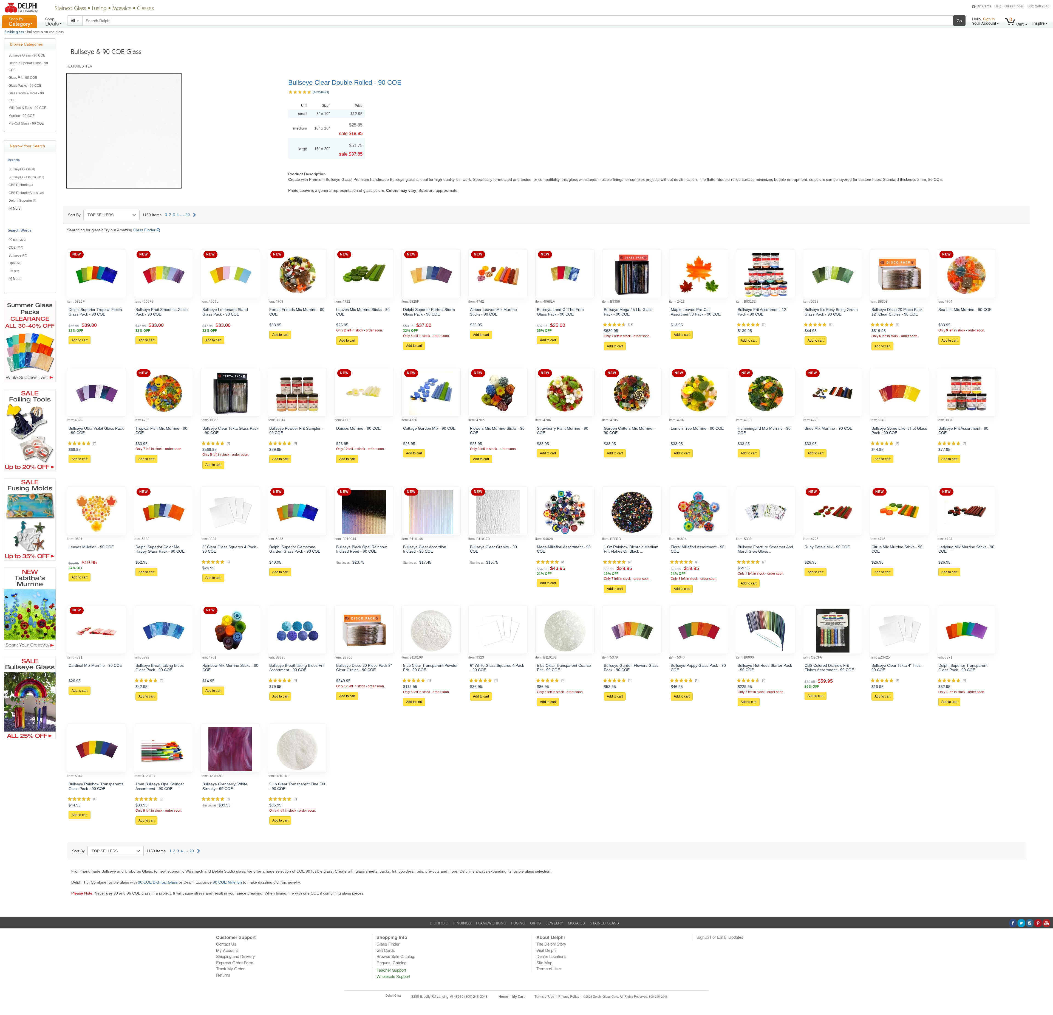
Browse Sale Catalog (395, 956)
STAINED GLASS (604, 923)
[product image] (96, 275)
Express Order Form (234, 962)
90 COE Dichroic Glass (158, 882)
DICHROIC (439, 923)
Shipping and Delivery (235, 956)
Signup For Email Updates (720, 937)
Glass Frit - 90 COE (23, 78)
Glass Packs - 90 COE (25, 86)
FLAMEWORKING (491, 923)
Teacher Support (391, 970)
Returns (223, 975)
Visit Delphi (546, 950)
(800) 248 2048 (1037, 6)
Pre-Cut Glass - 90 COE (26, 123)
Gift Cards (984, 6)
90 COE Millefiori (227, 882)
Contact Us (226, 944)
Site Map (544, 962)
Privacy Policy (568, 996)
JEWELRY (554, 923)
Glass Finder (1013, 6)
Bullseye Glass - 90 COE (27, 55)
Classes (145, 9)
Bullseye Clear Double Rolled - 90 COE (344, 82)
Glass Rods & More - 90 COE (26, 96)
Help (997, 6)
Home (503, 996)
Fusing (99, 9)
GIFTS (535, 923)
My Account (227, 950)
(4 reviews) (321, 92)
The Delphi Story (551, 944)
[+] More (15, 208)
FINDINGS (462, 923)
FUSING (518, 923)
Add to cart (79, 340)
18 (630, 324)
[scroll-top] (1044, 999)
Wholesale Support (393, 976)
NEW (76, 254)
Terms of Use (548, 968)
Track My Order (230, 968)
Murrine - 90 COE (22, 116)
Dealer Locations (551, 956)
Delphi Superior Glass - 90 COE (28, 66)
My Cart (518, 996)
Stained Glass (70, 9)
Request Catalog (391, 962)
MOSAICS (576, 923)
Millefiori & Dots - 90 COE (27, 108)
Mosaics (121, 9)
